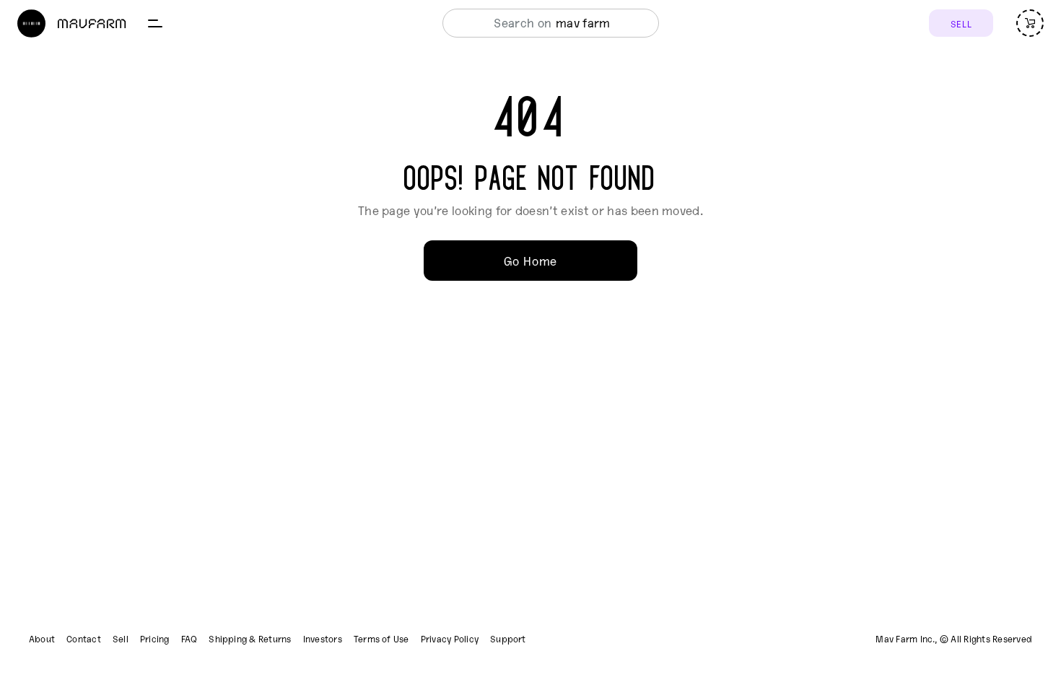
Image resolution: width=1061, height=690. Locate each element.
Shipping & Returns (250, 639)
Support (508, 639)
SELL (961, 23)
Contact (83, 639)
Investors (322, 639)
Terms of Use (381, 639)
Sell (120, 639)
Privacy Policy (450, 639)
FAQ (189, 639)
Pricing (155, 639)
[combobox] (547, 23)
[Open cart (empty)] (1030, 23)
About (42, 639)
